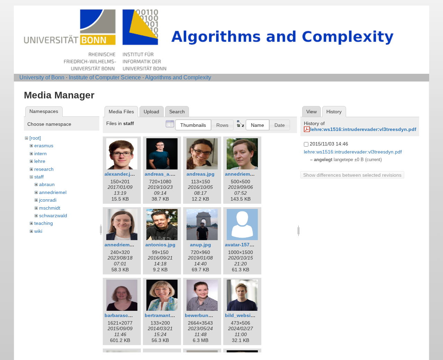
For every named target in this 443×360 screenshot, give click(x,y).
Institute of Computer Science (105, 77)
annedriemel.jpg (124, 244)
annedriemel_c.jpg (247, 174)
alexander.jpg (120, 174)
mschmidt (49, 208)
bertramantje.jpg (164, 315)
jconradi (47, 200)
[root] (35, 138)
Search (177, 111)
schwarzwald (53, 215)
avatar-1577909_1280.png (255, 244)
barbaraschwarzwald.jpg (133, 315)
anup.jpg (200, 244)
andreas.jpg (201, 174)
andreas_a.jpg (161, 174)
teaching (43, 223)
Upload (151, 111)
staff (39, 176)
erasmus (43, 145)
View (311, 111)
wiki (38, 231)
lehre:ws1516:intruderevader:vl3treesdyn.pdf (363, 129)
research (44, 169)
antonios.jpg (160, 244)
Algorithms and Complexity (178, 77)
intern (40, 153)
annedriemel (52, 192)
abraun (47, 184)
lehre (39, 161)
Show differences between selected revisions (352, 175)
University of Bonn (41, 77)
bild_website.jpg (244, 315)
